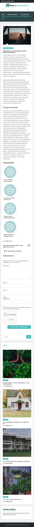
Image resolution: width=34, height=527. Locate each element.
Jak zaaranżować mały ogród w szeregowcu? (17, 461)
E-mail (5, 290)
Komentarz (6, 265)
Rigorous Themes (14, 524)
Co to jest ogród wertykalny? (12, 499)
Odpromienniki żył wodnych (14, 251)
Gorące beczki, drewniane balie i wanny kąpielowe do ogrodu (13, 246)
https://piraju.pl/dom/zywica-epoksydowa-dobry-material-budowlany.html (16, 513)
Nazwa (5, 282)
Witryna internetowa (6, 298)
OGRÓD (5, 345)
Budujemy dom (8, 48)
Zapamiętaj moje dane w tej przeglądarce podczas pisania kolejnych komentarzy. (17, 308)
